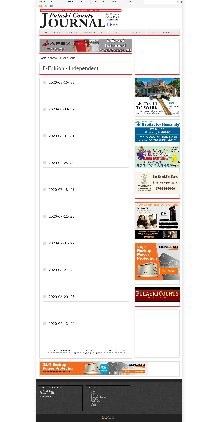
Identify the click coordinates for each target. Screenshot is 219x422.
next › (88, 353)
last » (98, 353)
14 (110, 350)
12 (98, 350)
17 (75, 353)
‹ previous (65, 350)
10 (85, 350)
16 (123, 350)
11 (92, 350)
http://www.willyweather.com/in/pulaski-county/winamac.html (157, 71)
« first (53, 350)
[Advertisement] (160, 334)
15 (117, 350)
